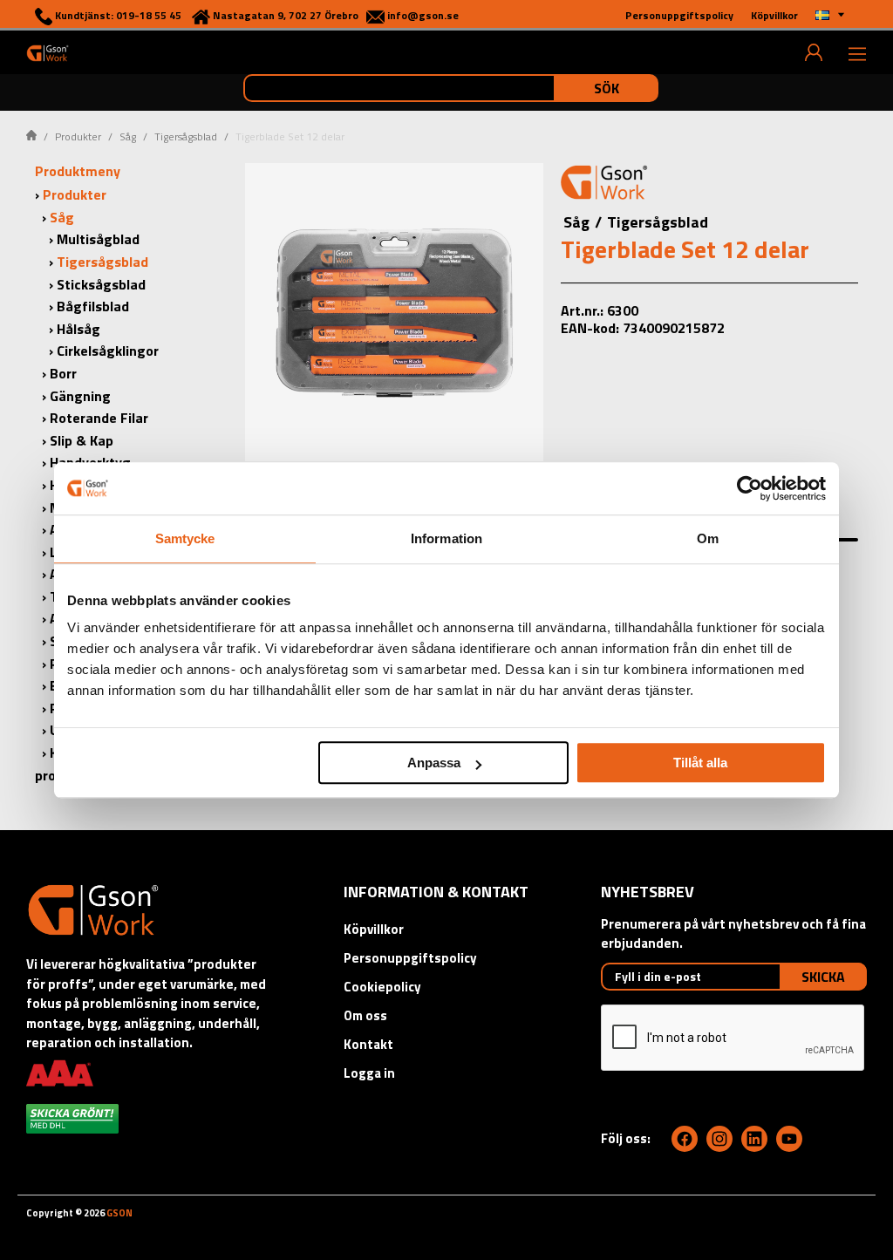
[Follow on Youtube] (789, 1138)
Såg (127, 136)
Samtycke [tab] (185, 538)
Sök (606, 88)
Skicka (823, 976)
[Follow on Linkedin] (754, 1138)
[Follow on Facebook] (684, 1138)
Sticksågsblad (101, 284)
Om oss (365, 1015)
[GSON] (47, 53)
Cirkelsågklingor (108, 350)
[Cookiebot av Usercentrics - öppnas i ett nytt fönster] (749, 488)
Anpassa (433, 762)
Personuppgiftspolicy (410, 958)
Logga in (369, 1073)
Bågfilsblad (93, 306)
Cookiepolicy (382, 987)
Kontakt (368, 1044)
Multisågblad (98, 238)
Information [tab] (446, 538)
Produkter (78, 136)
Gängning (80, 395)
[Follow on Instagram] (719, 1138)
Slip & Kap (81, 440)
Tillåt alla (700, 762)
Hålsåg (78, 328)
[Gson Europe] (604, 184)
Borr (63, 373)
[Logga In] (813, 52)
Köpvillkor (374, 929)
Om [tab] (708, 538)
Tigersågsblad (185, 136)
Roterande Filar (99, 417)
